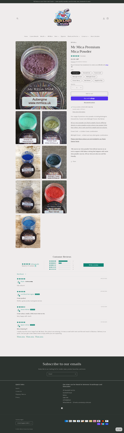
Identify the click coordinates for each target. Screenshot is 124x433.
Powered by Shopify (28, 429)
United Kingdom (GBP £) (23, 423)
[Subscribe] (75, 374)
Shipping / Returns (21, 394)
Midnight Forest (90, 76)
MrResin (21, 429)
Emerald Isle (86, 73)
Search (17, 388)
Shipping (73, 61)
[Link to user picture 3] (39, 340)
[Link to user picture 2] (30, 340)
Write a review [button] (93, 265)
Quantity (73, 84)
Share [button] (74, 161)
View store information (79, 112)
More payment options (89, 102)
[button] (17, 18)
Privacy (18, 397)
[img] (21, 279)
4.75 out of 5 (35, 264)
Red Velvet (87, 80)
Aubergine (76, 73)
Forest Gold (97, 73)
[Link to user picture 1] (21, 340)
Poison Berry (76, 80)
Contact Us (19, 391)
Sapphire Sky (98, 80)
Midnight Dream (77, 76)
